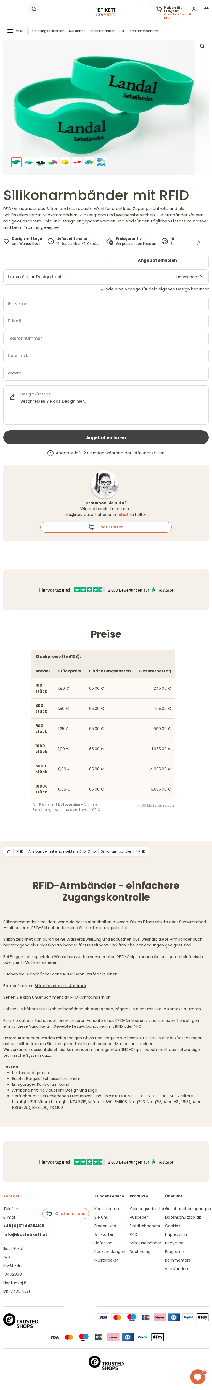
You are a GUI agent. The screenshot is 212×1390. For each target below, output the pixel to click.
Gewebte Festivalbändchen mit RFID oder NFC (97, 1026)
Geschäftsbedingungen (188, 1208)
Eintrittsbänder (102, 30)
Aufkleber (77, 30)
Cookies (172, 1226)
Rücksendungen (109, 1251)
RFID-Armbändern (87, 997)
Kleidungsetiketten (48, 30)
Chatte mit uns (68, 1213)
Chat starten (108, 527)
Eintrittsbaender (145, 1226)
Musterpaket (106, 1260)
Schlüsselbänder (144, 30)
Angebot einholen (157, 260)
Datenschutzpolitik (183, 1217)
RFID (122, 30)
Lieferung (103, 1243)
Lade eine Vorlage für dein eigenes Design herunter (156, 289)
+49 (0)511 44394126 (23, 1226)
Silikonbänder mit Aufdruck (60, 985)
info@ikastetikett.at (83, 514)
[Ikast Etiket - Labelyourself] (106, 12)
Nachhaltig (140, 1251)
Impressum (176, 1234)
